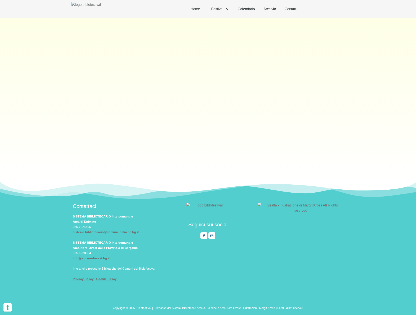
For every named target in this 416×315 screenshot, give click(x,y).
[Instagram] (211, 235)
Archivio (269, 9)
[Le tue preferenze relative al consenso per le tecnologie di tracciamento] (7, 307)
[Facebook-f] (203, 235)
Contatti (291, 9)
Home (195, 9)
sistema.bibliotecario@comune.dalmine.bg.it (106, 232)
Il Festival (216, 9)
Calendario (246, 9)
